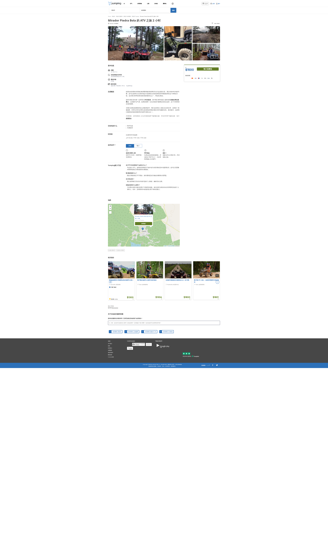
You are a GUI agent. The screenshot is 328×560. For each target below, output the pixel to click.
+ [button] (110, 206)
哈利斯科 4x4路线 (168, 331)
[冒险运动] (114, 3)
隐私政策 (110, 354)
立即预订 (143, 223)
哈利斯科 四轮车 (117, 331)
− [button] (110, 209)
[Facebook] (213, 365)
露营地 (164, 3)
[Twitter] (217, 365)
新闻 (109, 346)
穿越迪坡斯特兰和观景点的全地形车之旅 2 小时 (121, 281)
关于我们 (110, 343)
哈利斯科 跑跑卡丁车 (150, 331)
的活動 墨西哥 (111, 250)
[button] (217, 282)
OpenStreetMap (171, 245)
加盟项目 (110, 350)
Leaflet (165, 245)
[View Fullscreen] (110, 212)
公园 (148, 3)
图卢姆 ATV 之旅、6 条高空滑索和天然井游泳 (206, 281)
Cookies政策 (111, 357)
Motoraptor (115, 307)
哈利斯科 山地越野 (133, 331)
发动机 (156, 3)
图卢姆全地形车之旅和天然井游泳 (147, 280)
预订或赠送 (208, 69)
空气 (131, 3)
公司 (213, 3)
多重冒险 (139, 3)
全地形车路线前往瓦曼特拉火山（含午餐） (178, 280)
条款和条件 (110, 352)
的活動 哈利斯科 (120, 250)
